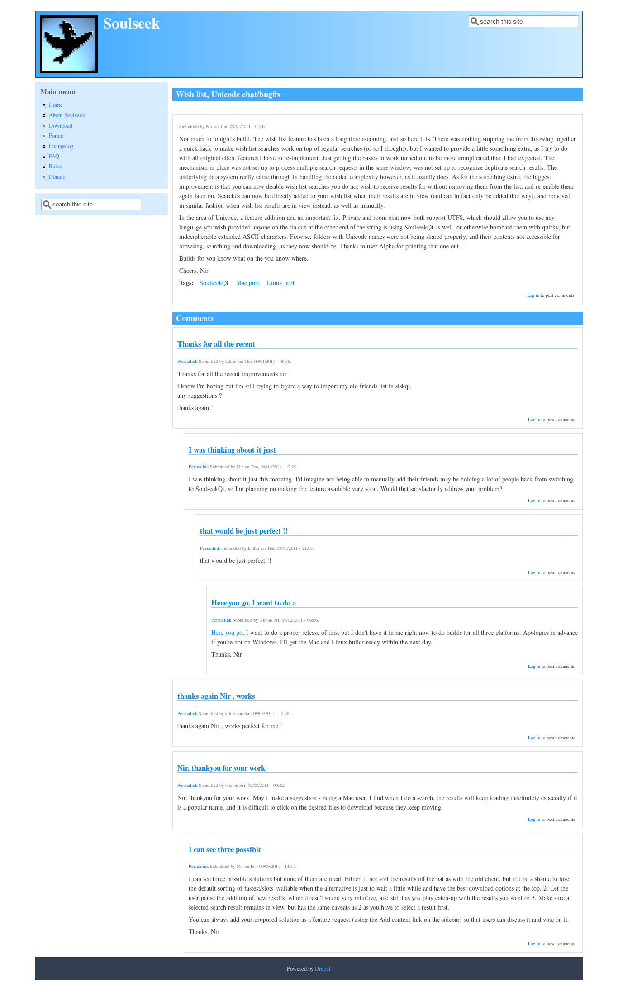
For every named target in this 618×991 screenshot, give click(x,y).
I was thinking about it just (232, 449)
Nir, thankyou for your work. (222, 767)
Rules (55, 166)
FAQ (54, 156)
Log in (533, 295)
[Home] (69, 71)
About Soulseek (67, 115)
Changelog (61, 146)
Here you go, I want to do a (253, 602)
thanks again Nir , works (216, 695)
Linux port (281, 282)
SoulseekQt (214, 282)
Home (56, 105)
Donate (57, 177)
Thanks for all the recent (216, 343)
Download (60, 125)
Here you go (226, 632)
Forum (56, 135)
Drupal (323, 968)
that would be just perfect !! (244, 530)
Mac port (247, 282)
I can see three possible (225, 849)
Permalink (187, 361)
